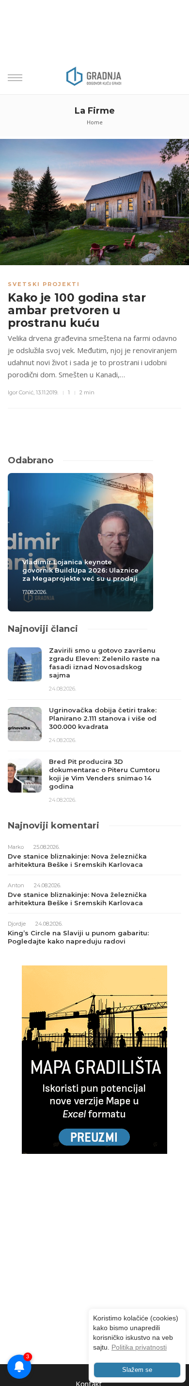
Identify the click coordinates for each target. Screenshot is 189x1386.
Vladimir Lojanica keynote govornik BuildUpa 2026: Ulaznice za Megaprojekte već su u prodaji (80, 570)
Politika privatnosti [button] (139, 1347)
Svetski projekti (44, 284)
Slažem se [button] (137, 1370)
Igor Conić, (21, 392)
